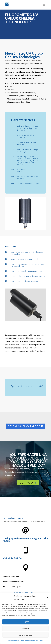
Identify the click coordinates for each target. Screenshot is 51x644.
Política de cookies (14, 640)
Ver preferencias (25, 635)
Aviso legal (39, 640)
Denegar (25, 628)
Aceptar (25, 622)
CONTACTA (28, 482)
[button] (47, 597)
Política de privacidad (28, 640)
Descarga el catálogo (24, 426)
